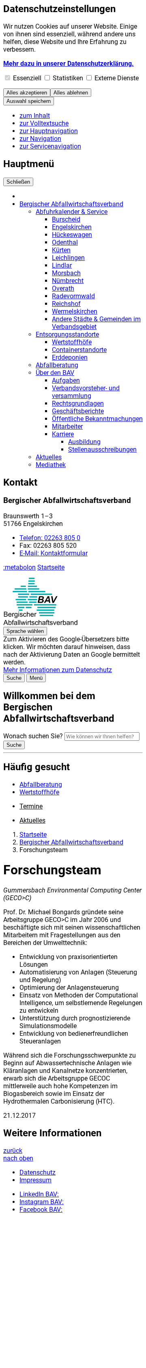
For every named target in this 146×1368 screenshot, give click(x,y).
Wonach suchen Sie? (33, 736)
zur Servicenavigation (50, 146)
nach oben (18, 1158)
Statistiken (68, 78)
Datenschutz (37, 1172)
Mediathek (51, 465)
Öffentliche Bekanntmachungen (97, 419)
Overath (63, 288)
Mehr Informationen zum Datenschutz (57, 670)
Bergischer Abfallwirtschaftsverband (71, 204)
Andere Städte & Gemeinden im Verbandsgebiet (96, 323)
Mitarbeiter (67, 426)
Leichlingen (68, 258)
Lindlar (62, 265)
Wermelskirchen (74, 311)
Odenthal (65, 242)
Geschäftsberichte (78, 411)
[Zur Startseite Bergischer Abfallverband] (40, 623)
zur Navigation (40, 138)
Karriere (63, 434)
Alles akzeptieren (26, 93)
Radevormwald (73, 296)
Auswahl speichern (28, 101)
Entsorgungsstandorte (67, 334)
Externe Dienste (116, 78)
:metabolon (19, 567)
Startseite (50, 567)
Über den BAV (55, 373)
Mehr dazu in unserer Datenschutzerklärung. (68, 63)
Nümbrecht (68, 281)
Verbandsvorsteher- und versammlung (86, 392)
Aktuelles (49, 457)
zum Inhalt (34, 115)
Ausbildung (84, 442)
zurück (12, 1150)
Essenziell (27, 78)
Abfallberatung (57, 365)
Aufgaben (66, 380)
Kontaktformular (53, 553)
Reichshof (66, 304)
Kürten (61, 250)
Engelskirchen (72, 227)
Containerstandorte (79, 350)
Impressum (35, 1180)
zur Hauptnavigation (48, 131)
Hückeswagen (72, 235)
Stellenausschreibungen (102, 449)
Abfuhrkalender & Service (71, 212)
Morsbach (66, 273)
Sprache (25, 631)
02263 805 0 (49, 538)
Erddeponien (70, 357)
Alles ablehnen (71, 93)
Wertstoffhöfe (72, 342)
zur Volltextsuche (44, 123)
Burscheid (66, 219)
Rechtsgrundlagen (78, 403)
